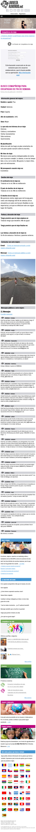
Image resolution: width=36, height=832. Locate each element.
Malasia (21, 789)
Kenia (10, 789)
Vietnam (27, 811)
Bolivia (22, 766)
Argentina (10, 766)
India (10, 783)
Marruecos (4, 794)
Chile (10, 772)
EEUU (10, 778)
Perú (4, 800)
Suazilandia (10, 805)
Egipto (16, 778)
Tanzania (4, 811)
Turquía (10, 811)
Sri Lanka (4, 805)
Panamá (22, 794)
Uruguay (22, 811)
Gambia (4, 783)
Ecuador (27, 772)
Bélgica (15, 766)
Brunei (28, 766)
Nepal (10, 794)
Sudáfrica (16, 805)
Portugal (10, 800)
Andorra (4, 766)
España (4, 778)
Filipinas (22, 778)
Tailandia (28, 805)
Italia (4, 789)
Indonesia (16, 783)
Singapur (28, 800)
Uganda (15, 811)
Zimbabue (4, 817)
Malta (28, 789)
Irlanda (27, 783)
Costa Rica (22, 772)
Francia (27, 778)
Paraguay (28, 794)
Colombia (16, 772)
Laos (16, 789)
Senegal (22, 800)
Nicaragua (16, 794)
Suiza (22, 805)
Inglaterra (22, 783)
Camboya (4, 772)
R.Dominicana (16, 800)
